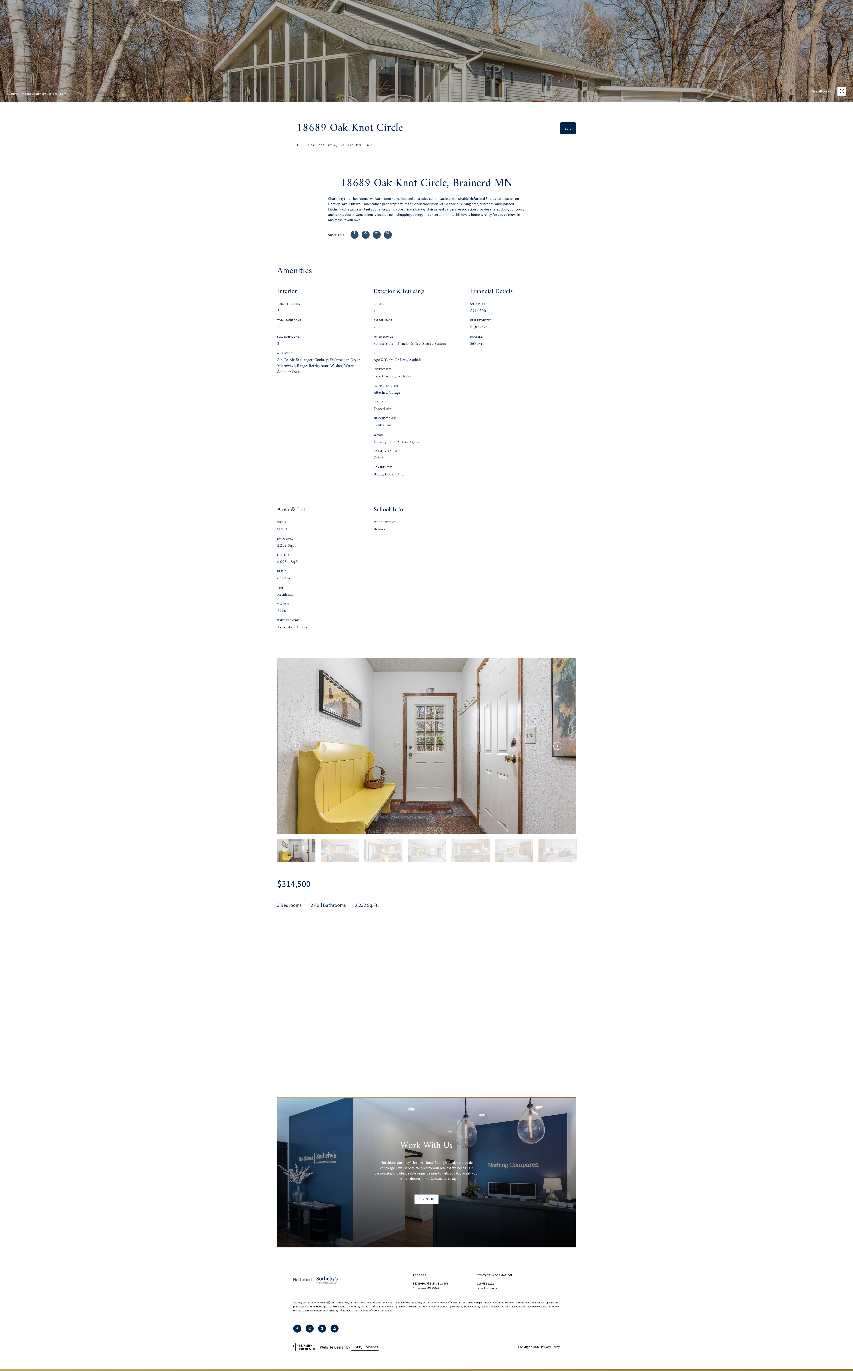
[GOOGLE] (322, 1329)
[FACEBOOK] (297, 1329)
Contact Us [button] (426, 1199)
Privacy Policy (550, 1347)
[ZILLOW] (335, 1329)
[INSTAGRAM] (310, 1329)
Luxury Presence (365, 1346)
